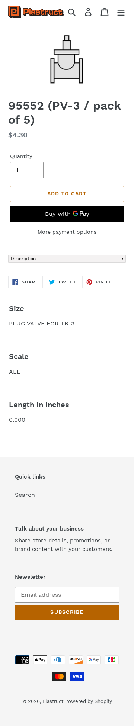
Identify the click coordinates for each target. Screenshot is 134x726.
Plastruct (52, 701)
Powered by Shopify (88, 701)
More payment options (67, 232)
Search (25, 494)
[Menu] (121, 12)
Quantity (21, 156)
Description (23, 258)
